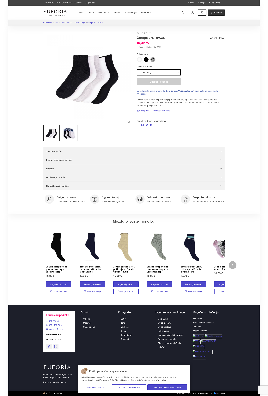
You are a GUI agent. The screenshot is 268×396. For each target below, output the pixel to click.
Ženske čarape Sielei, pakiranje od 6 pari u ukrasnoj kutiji (56, 269)
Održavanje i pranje (55, 177)
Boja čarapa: (142, 54)
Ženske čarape (66, 23)
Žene (56, 23)
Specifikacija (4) (54, 151)
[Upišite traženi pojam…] (183, 12)
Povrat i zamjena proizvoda (59, 160)
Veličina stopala (144, 66)
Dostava (50, 168)
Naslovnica (47, 23)
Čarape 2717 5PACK (95, 23)
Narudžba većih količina (57, 186)
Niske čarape (80, 23)
